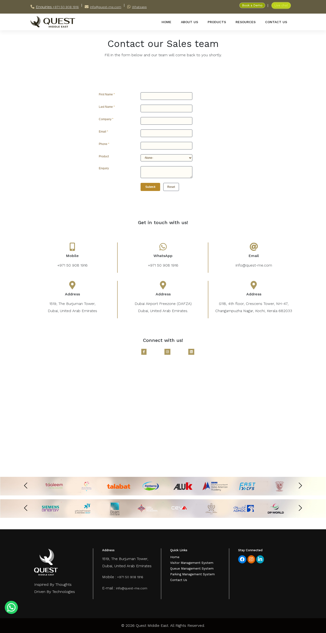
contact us (276, 22)
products (217, 22)
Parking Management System (192, 574)
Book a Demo (252, 5)
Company (106, 119)
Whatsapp (139, 7)
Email (103, 131)
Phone (104, 144)
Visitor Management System (191, 563)
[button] (150, 187)
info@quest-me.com (105, 7)
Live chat (281, 5)
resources (246, 22)
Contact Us (178, 580)
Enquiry (104, 168)
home (166, 22)
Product (104, 156)
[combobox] (166, 157)
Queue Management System (192, 568)
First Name (107, 94)
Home (174, 557)
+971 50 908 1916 (65, 7)
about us (189, 22)
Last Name (107, 106)
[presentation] (26, 486)
